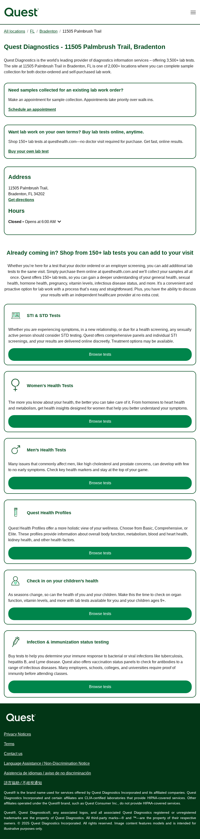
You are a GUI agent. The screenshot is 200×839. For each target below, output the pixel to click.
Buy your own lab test (28, 151)
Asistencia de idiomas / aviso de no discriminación (47, 773)
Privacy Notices (17, 734)
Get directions (21, 200)
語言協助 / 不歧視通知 (23, 783)
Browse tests (100, 354)
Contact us (13, 754)
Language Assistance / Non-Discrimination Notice (47, 763)
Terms (9, 744)
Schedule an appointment (32, 109)
